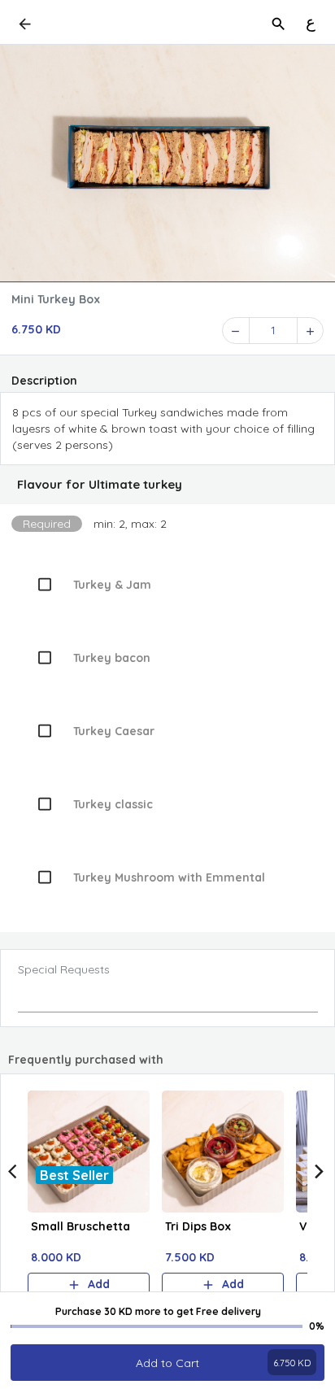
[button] (167, 484)
